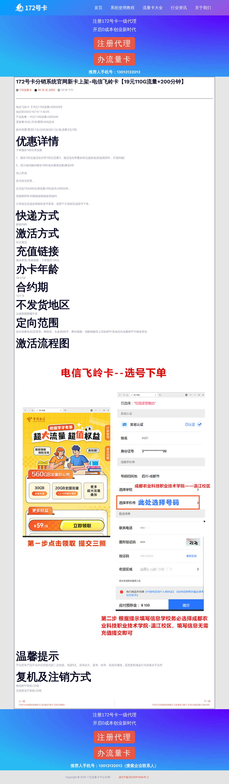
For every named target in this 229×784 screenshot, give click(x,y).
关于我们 (203, 7)
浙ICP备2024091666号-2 (134, 777)
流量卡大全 (153, 7)
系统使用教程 (122, 7)
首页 (98, 7)
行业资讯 (179, 7)
